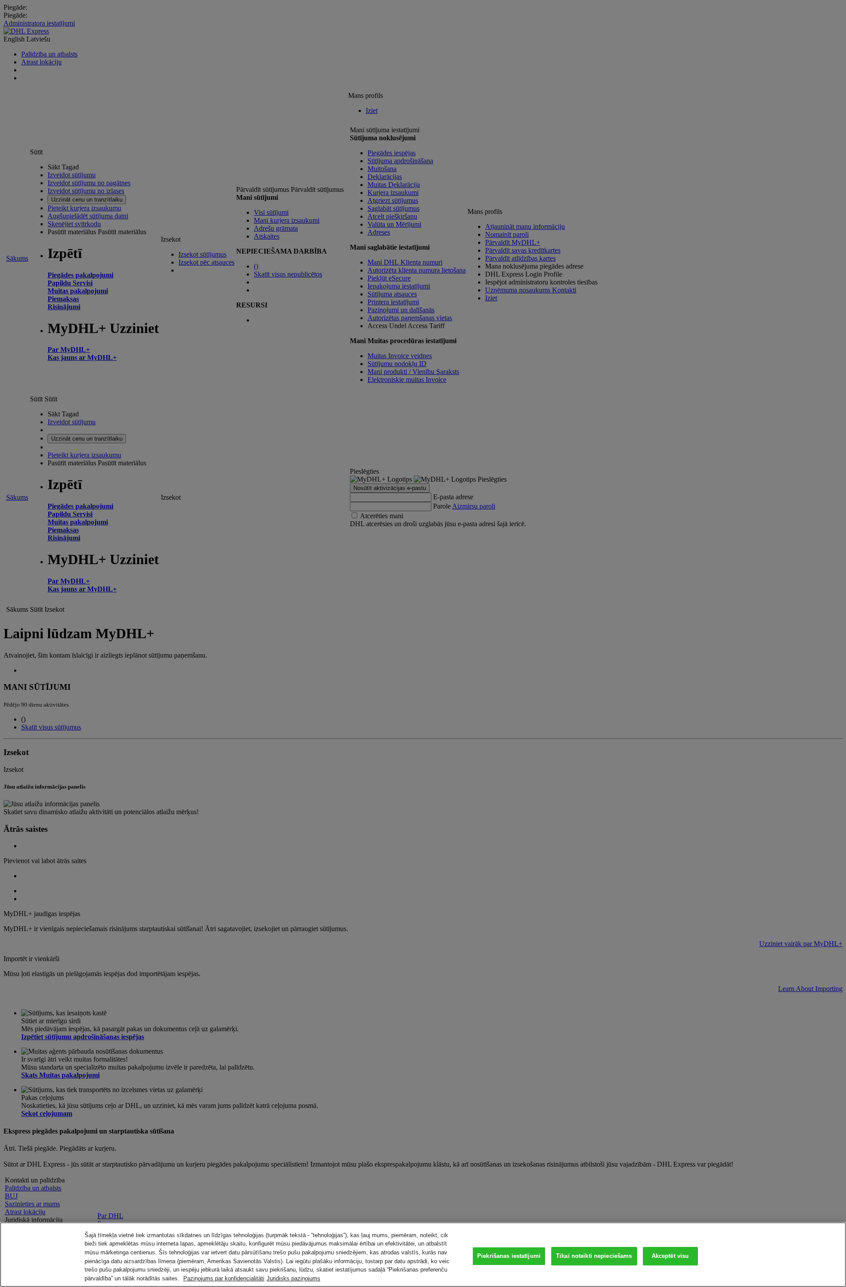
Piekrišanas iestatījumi (509, 1256)
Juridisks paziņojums (293, 1278)
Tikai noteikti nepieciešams (594, 1256)
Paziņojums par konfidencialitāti (223, 1278)
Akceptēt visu (670, 1256)
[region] (423, 1254)
